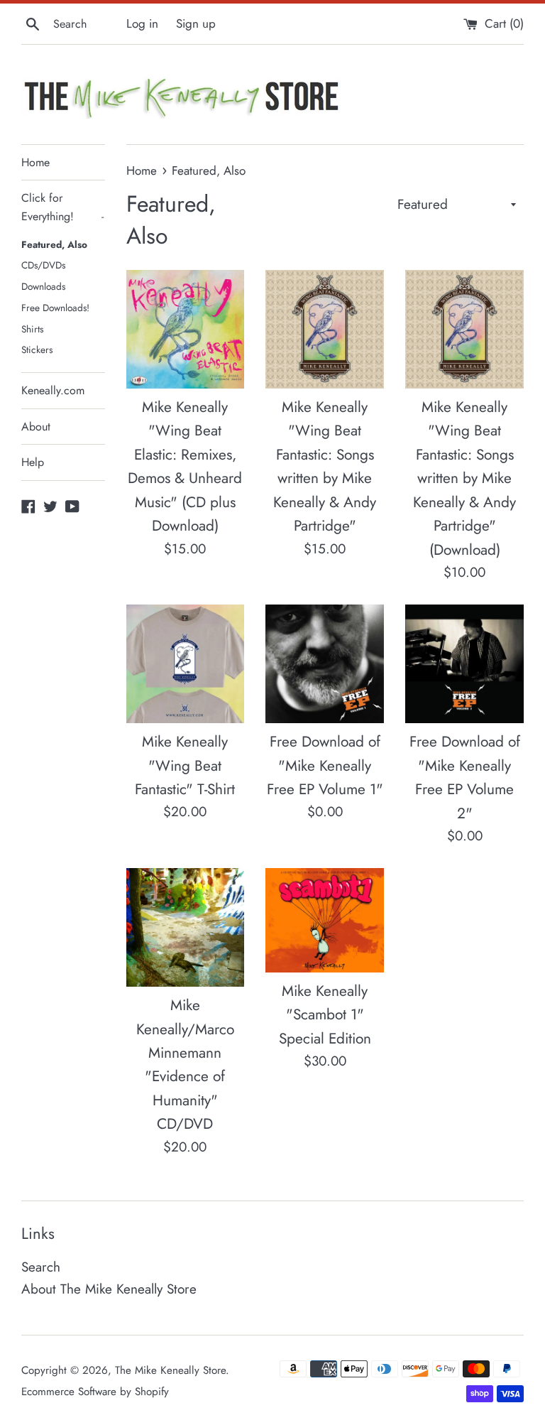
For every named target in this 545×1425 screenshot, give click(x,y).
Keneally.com (52, 390)
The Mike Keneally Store (170, 1370)
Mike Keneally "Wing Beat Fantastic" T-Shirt (185, 765)
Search (40, 1267)
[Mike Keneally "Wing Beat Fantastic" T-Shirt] (185, 664)
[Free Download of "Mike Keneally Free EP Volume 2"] (464, 664)
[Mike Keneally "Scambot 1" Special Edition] (324, 920)
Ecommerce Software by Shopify (95, 1391)
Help (32, 462)
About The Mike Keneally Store (109, 1289)
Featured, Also (54, 244)
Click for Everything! (62, 207)
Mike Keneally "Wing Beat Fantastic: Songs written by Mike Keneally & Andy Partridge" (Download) (464, 478)
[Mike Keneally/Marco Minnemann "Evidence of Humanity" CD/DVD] (185, 927)
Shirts (32, 329)
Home (35, 162)
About (35, 426)
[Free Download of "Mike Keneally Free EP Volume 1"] (324, 664)
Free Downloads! (55, 307)
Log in (142, 23)
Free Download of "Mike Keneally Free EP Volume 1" (325, 765)
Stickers (37, 349)
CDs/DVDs (43, 265)
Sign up (196, 23)
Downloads (43, 286)
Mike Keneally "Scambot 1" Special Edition (325, 1014)
